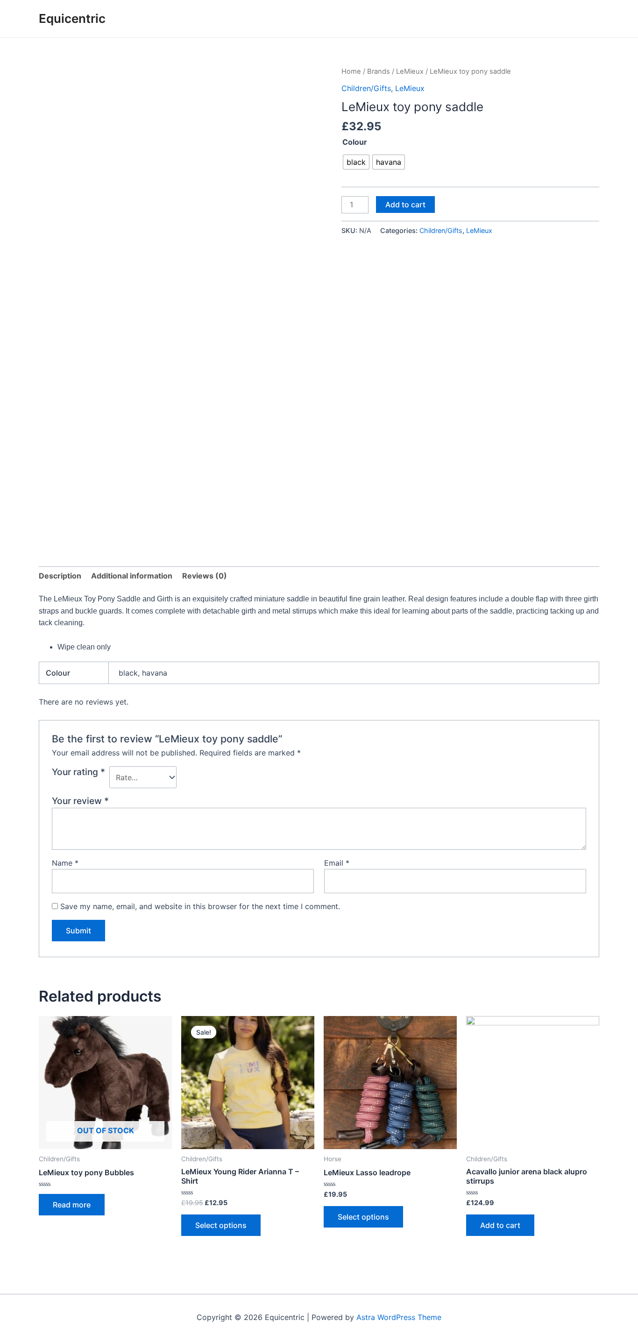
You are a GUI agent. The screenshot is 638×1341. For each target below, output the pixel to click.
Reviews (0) (204, 575)
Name (65, 863)
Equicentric (72, 18)
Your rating (78, 771)
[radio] (356, 162)
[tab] (60, 576)
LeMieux (410, 71)
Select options (221, 1225)
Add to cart (405, 204)
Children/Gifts (366, 88)
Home (351, 71)
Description (60, 575)
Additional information (131, 575)
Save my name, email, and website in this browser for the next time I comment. (200, 906)
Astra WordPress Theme (398, 1317)
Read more (72, 1204)
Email (336, 863)
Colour (354, 142)
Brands (378, 71)
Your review (80, 800)
